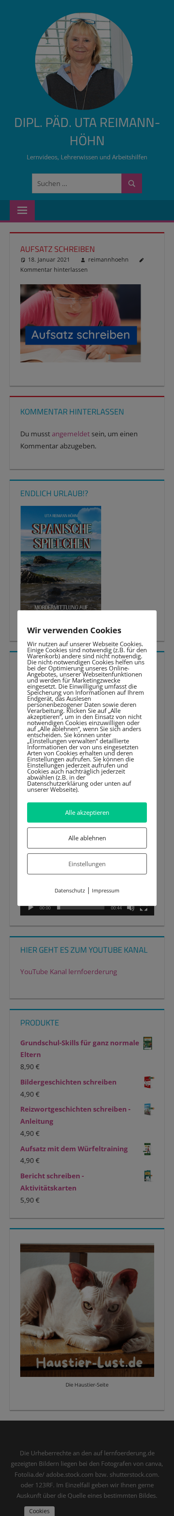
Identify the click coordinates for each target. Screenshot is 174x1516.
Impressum (105, 890)
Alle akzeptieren (87, 812)
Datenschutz (70, 890)
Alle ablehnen (87, 838)
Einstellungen (87, 864)
